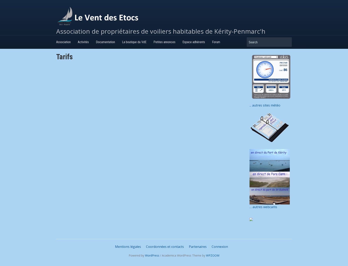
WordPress (152, 255)
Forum (216, 42)
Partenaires (198, 246)
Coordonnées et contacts (165, 246)
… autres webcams (263, 207)
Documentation (105, 42)
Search (287, 42)
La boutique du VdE (134, 42)
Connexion (220, 246)
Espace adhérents (193, 42)
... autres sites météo (265, 105)
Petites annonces (164, 42)
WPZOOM (212, 255)
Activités (83, 42)
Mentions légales (128, 246)
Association (63, 42)
